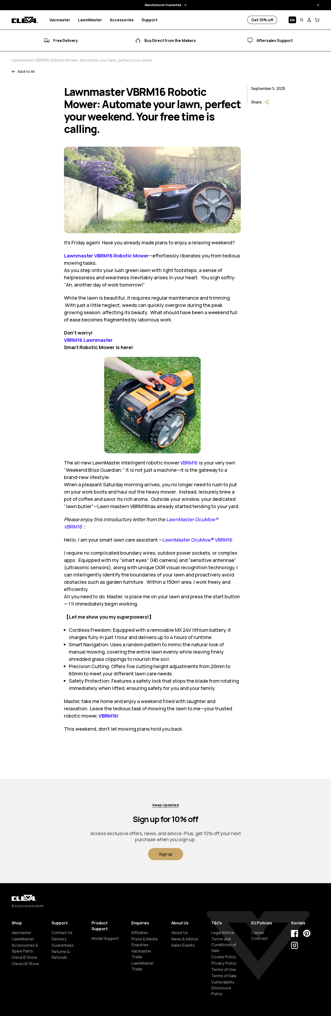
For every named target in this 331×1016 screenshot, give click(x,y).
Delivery (59, 939)
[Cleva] (25, 20)
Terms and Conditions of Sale (223, 944)
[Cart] (317, 20)
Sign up (165, 854)
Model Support (105, 938)
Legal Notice (222, 932)
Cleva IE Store (24, 957)
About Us (179, 932)
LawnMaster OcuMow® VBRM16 (197, 539)
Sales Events (183, 945)
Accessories (122, 20)
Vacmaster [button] (59, 20)
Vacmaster (22, 932)
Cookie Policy (223, 957)
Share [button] (256, 102)
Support (150, 20)
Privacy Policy (223, 963)
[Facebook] (294, 933)
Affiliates (139, 932)
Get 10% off (262, 20)
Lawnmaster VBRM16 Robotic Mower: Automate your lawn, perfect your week (82, 60)
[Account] (309, 20)
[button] (301, 20)
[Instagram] (294, 945)
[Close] (318, 5)
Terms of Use (223, 969)
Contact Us (62, 932)
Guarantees (63, 945)
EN (292, 20)
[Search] (301, 20)
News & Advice (184, 939)
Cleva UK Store (25, 963)
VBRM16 (189, 462)
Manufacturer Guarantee (163, 5)
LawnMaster (23, 939)
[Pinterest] (306, 933)
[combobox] (292, 19)
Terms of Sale (223, 975)
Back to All (26, 71)
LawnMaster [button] (90, 20)
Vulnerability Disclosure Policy (222, 987)
